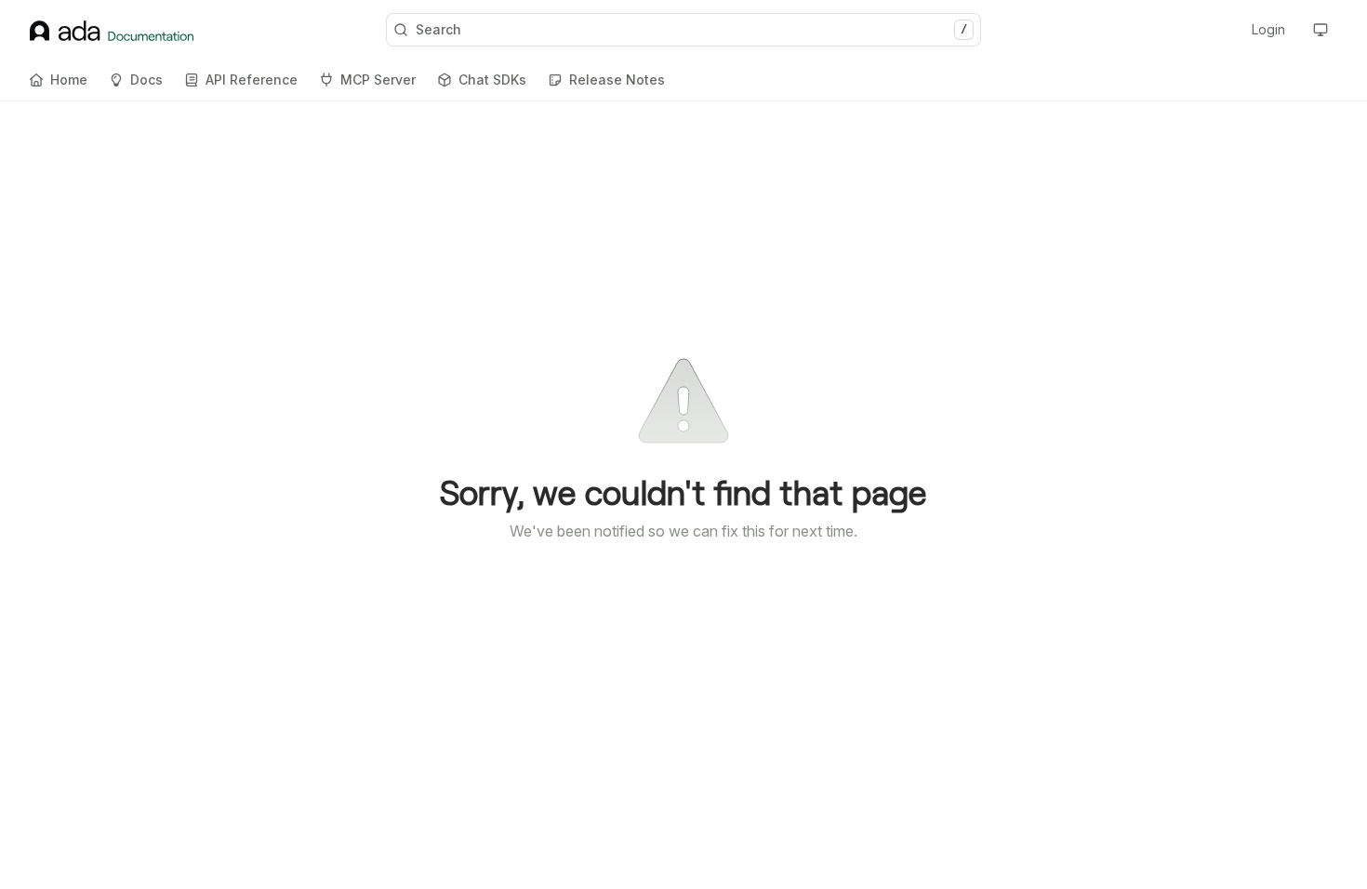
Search (691, 29)
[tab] (59, 80)
